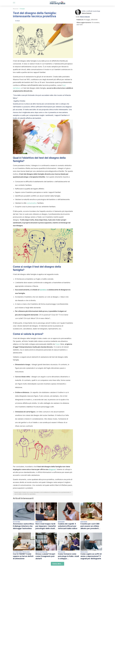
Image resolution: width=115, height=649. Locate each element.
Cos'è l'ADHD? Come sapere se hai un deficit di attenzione (23, 556)
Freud (57, 344)
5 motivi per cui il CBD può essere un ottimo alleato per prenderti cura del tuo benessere (90, 526)
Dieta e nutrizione (41, 552)
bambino (43, 290)
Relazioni (15, 8)
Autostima (16, 522)
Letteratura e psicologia (21, 552)
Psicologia (61, 552)
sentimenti (49, 115)
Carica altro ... (57, 564)
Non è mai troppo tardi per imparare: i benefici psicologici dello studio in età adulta (45, 526)
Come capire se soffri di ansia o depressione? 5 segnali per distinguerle (91, 556)
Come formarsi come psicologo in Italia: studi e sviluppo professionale (68, 556)
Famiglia (22, 8)
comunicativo (32, 203)
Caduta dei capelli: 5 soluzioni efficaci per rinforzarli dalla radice (67, 526)
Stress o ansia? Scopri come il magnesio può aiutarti (45, 556)
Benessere (38, 522)
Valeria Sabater (87, 13)
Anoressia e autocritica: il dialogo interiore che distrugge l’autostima (23, 526)
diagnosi (52, 469)
